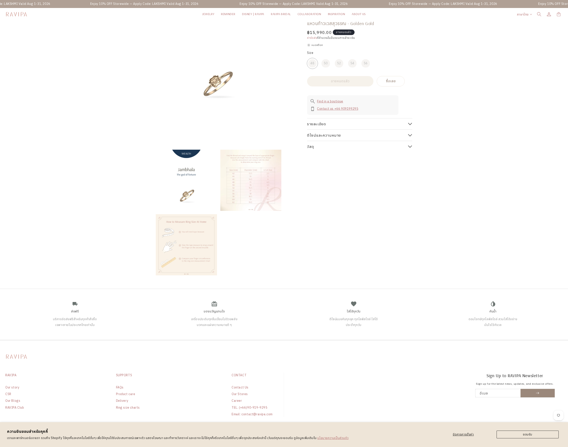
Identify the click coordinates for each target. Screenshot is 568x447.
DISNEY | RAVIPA (253, 14)
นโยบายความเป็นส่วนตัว (333, 438)
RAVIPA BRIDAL (281, 14)
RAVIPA (11, 375)
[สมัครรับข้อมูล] (538, 393)
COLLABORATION (309, 14)
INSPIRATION (336, 14)
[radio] (312, 63)
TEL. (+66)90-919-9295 (249, 408)
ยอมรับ (527, 434)
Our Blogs (12, 401)
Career (237, 401)
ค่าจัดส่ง (312, 37)
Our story (12, 387)
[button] (539, 14)
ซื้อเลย (391, 81)
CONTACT (239, 375)
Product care (125, 394)
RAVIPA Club (14, 408)
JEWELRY (208, 14)
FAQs (120, 387)
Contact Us (240, 387)
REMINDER (228, 14)
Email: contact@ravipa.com (252, 414)
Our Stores (240, 394)
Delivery (122, 401)
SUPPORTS (124, 375)
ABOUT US (359, 14)
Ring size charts (128, 408)
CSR (8, 394)
